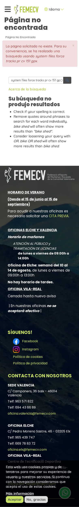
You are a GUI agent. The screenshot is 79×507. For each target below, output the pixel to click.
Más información (20, 493)
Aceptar (14, 499)
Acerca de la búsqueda (27, 89)
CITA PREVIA (58, 216)
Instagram (29, 349)
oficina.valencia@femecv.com (32, 413)
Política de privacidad (30, 363)
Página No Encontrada (20, 37)
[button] (73, 45)
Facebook (29, 341)
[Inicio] (26, 9)
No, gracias (36, 499)
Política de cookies (28, 356)
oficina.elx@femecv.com (27, 449)
